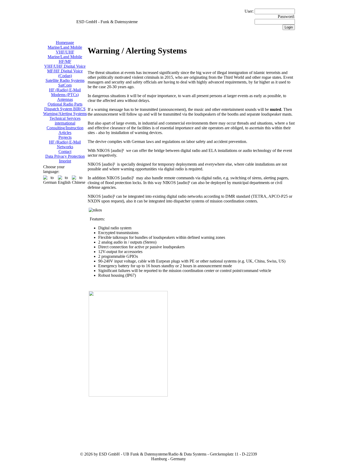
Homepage (65, 42)
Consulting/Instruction (65, 128)
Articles (64, 132)
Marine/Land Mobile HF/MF (65, 59)
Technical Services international (65, 120)
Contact (64, 151)
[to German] (50, 180)
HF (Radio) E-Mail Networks (65, 144)
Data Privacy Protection (65, 156)
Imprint (65, 161)
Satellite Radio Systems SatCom (65, 82)
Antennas (65, 99)
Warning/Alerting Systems (65, 113)
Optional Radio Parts (65, 104)
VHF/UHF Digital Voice (65, 66)
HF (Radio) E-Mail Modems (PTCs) (65, 92)
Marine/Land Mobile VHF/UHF (65, 49)
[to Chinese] (78, 180)
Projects (65, 137)
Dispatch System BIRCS (65, 109)
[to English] (64, 180)
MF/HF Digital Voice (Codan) (65, 73)
